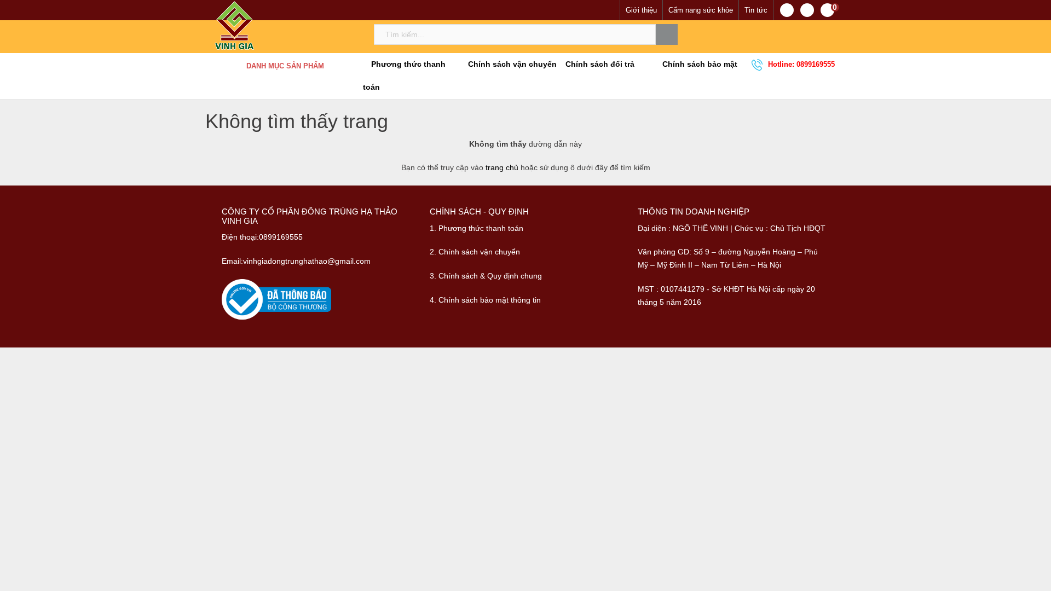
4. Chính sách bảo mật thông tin (485, 300)
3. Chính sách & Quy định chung (486, 275)
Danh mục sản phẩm (285, 66)
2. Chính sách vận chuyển (475, 251)
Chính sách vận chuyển (511, 64)
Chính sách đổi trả (598, 64)
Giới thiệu (641, 10)
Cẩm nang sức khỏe (700, 10)
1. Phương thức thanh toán (476, 228)
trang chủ (502, 167)
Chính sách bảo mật (698, 64)
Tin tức (755, 10)
